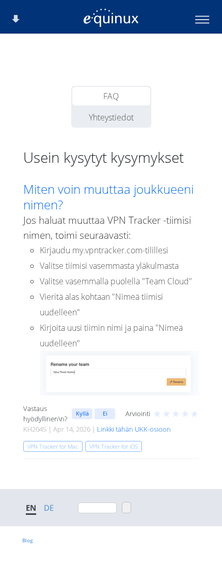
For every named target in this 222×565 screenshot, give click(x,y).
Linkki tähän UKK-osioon (134, 429)
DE (49, 507)
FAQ (111, 96)
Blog (27, 540)
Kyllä (82, 413)
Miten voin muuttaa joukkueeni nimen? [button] (108, 196)
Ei (105, 413)
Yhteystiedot (111, 117)
